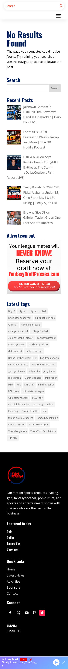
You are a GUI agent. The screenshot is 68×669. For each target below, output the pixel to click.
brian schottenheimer (19, 317)
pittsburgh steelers (43, 404)
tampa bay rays (16, 424)
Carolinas (13, 549)
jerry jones (49, 371)
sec (44, 411)
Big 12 (11, 311)
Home (11, 569)
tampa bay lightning (47, 418)
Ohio (9, 531)
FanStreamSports (49, 358)
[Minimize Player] (64, 662)
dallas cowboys (34, 351)
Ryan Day (13, 411)
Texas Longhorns (17, 431)
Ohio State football (18, 397)
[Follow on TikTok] (42, 613)
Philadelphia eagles (18, 404)
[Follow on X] (18, 612)
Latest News (15, 575)
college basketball (18, 331)
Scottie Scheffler (30, 411)
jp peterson (14, 377)
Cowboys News (16, 344)
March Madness (33, 377)
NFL (19, 384)
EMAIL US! (14, 631)
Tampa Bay (13, 543)
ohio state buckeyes (33, 391)
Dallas (11, 537)
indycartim (34, 371)
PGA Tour (37, 397)
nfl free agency (46, 384)
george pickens (16, 371)
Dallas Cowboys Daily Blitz (22, 358)
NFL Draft (29, 384)
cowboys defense (46, 338)
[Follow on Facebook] (10, 612)
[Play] (56, 662)
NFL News (13, 391)
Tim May (12, 437)
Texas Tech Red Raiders (43, 431)
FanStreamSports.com (43, 364)
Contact (12, 593)
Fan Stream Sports (18, 364)
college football (40, 331)
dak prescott (15, 351)
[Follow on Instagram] (35, 613)
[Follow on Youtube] (26, 612)
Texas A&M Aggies (38, 424)
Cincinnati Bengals (45, 317)
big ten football (38, 311)
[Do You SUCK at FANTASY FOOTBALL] (34, 293)
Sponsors (13, 587)
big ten (22, 311)
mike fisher (51, 377)
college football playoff (20, 338)
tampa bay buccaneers (20, 418)
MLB (10, 384)
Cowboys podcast (38, 344)
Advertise (13, 581)
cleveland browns (30, 324)
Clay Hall (13, 324)
